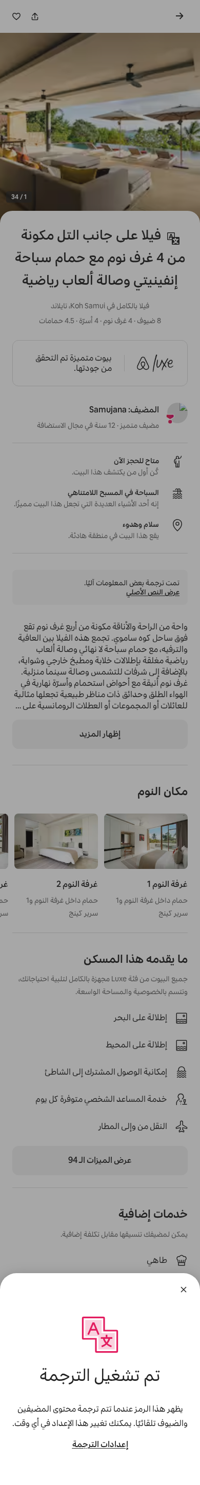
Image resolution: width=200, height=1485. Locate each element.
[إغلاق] (183, 1289)
